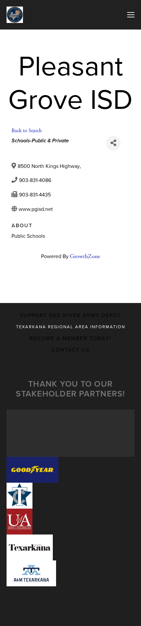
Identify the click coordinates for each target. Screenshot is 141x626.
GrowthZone (85, 256)
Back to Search (26, 130)
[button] (32, 470)
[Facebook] (65, 281)
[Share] (113, 143)
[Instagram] (75, 281)
